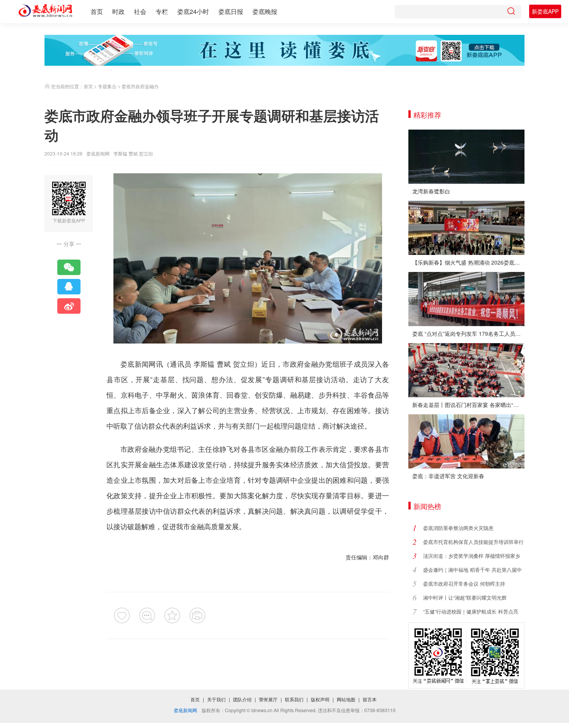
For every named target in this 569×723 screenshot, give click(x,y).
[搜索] (511, 12)
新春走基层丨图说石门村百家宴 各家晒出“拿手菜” (468, 405)
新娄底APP (545, 11)
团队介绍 (242, 699)
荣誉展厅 (268, 699)
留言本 (370, 699)
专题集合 (107, 86)
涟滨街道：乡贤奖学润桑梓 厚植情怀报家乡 (471, 555)
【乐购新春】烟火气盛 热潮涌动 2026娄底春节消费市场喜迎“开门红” (468, 262)
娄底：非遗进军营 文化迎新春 (448, 476)
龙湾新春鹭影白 (431, 191)
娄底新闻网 (98, 153)
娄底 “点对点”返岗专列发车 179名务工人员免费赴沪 (468, 333)
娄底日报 (230, 11)
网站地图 (346, 699)
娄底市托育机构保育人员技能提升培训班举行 (473, 541)
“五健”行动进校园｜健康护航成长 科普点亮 (470, 611)
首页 (97, 11)
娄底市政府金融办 (140, 86)
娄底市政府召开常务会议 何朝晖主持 (464, 583)
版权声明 (320, 699)
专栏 (162, 11)
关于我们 (216, 699)
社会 (140, 11)
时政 (118, 11)
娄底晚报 (264, 11)
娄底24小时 (193, 11)
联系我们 (294, 699)
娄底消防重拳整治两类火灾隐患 (458, 528)
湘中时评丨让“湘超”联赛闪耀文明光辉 (465, 597)
